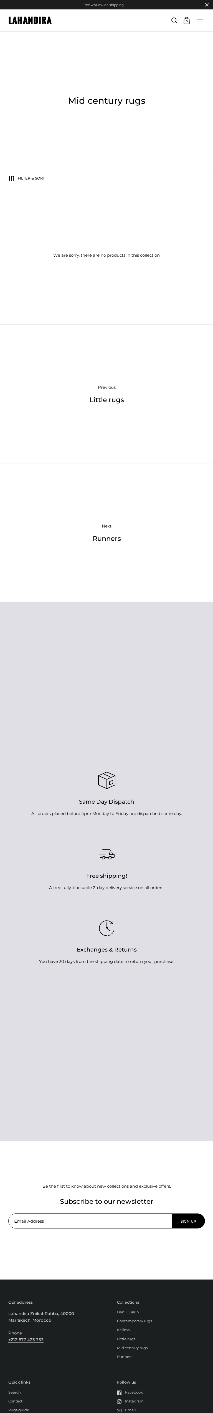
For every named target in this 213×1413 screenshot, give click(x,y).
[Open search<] (174, 20)
